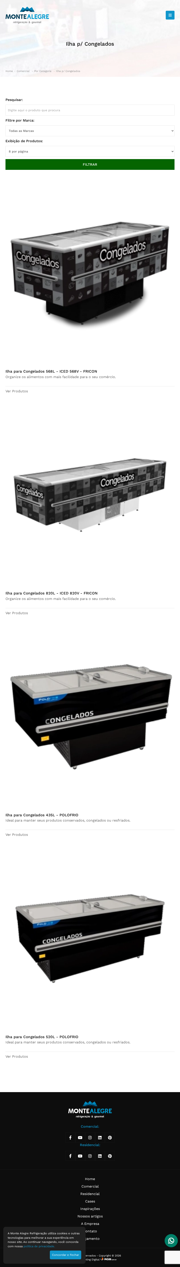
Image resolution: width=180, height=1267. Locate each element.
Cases (90, 1201)
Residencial (90, 1194)
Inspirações (90, 1209)
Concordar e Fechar (65, 1254)
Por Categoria (43, 71)
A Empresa (90, 1224)
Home (9, 71)
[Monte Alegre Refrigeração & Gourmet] (27, 15)
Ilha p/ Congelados (68, 71)
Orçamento (90, 1238)
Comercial (24, 71)
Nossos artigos (90, 1216)
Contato (90, 1231)
